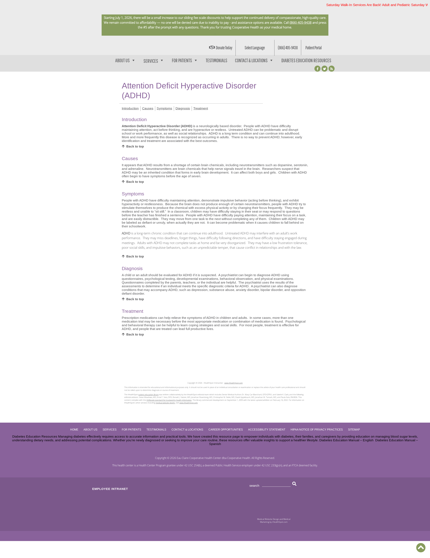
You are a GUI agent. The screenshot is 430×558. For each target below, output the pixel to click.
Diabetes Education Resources (306, 60)
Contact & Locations (251, 60)
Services (110, 429)
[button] (421, 547)
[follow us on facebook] (317, 69)
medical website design (165, 402)
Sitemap (354, 429)
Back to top (135, 146)
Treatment (200, 108)
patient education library (148, 394)
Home (74, 429)
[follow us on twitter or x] (324, 69)
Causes (147, 108)
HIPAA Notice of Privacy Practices (317, 429)
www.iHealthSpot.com (233, 383)
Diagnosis (183, 108)
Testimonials (216, 60)
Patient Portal (313, 47)
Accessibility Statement (266, 429)
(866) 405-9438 (301, 22)
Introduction (130, 108)
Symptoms (164, 108)
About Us (122, 60)
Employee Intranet (110, 489)
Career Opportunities (225, 429)
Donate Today (224, 47)
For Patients (182, 60)
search (254, 485)
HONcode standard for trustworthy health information (169, 400)
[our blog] (332, 69)
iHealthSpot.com (280, 521)
